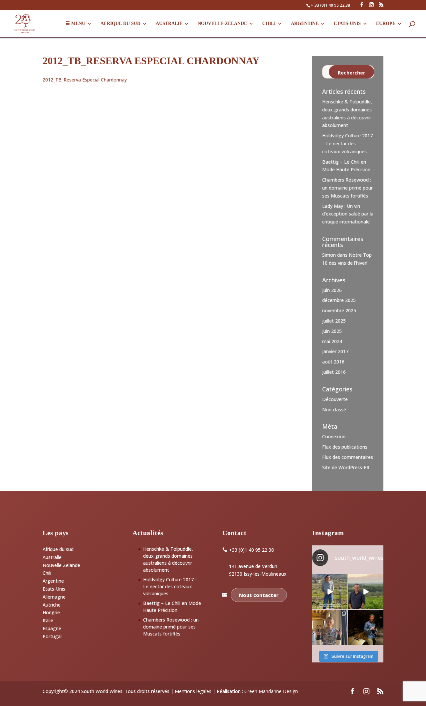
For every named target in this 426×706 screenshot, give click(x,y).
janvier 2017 (335, 351)
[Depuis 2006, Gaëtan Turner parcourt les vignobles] (365, 627)
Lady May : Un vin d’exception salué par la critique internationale (347, 214)
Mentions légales (193, 691)
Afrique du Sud (120, 23)
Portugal (52, 636)
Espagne (52, 628)
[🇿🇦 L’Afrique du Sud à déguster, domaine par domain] (365, 591)
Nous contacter (259, 595)
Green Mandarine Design (271, 691)
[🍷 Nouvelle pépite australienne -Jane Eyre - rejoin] (329, 627)
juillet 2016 (334, 372)
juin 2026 (332, 290)
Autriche (52, 605)
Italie (48, 620)
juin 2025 (332, 331)
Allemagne (54, 597)
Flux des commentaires (347, 457)
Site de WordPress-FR (345, 467)
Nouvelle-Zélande (222, 23)
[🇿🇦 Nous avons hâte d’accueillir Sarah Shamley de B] (329, 591)
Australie (169, 23)
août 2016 (333, 361)
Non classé (334, 409)
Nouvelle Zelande (61, 565)
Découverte (335, 399)
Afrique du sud (58, 549)
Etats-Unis (54, 589)
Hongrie (51, 612)
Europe (385, 23)
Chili (269, 23)
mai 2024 (332, 341)
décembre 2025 (339, 300)
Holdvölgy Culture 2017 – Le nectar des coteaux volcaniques (347, 143)
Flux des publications (344, 447)
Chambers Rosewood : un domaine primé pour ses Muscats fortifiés (347, 188)
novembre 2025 (339, 310)
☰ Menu (75, 23)
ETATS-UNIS (347, 23)
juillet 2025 (334, 321)
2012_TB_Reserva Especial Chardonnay (85, 79)
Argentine (305, 23)
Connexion (333, 436)
